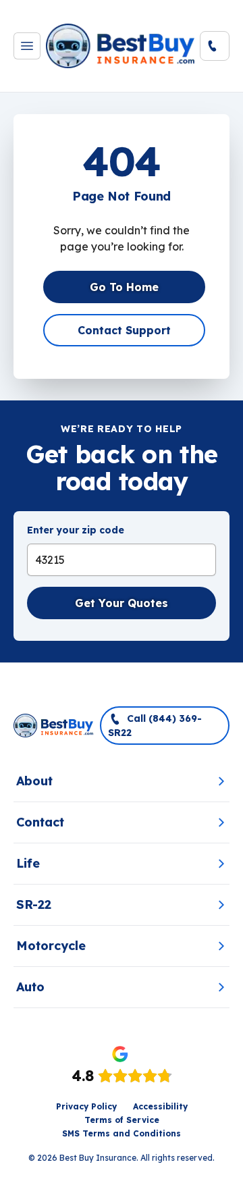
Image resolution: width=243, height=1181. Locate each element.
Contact (40, 822)
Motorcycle (51, 945)
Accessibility (160, 1106)
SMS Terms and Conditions (121, 1133)
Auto (30, 987)
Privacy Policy (86, 1106)
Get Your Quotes (121, 603)
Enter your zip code (75, 530)
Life (28, 863)
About (34, 781)
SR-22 (33, 904)
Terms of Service (121, 1120)
